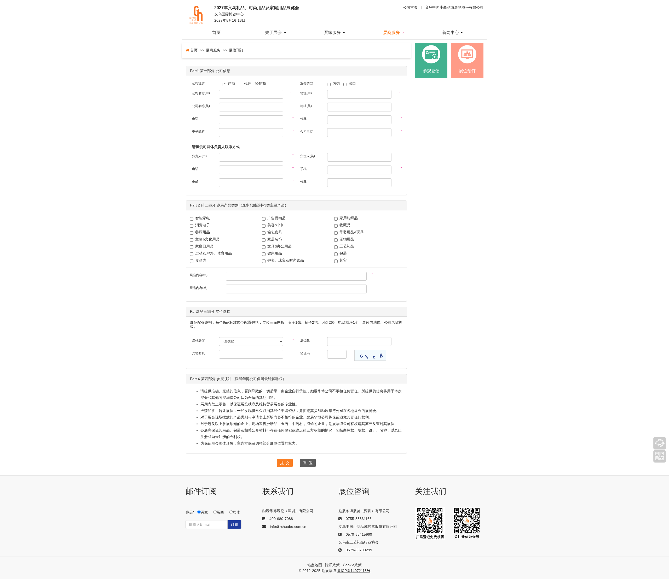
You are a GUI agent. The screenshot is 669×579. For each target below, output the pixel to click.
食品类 (200, 260)
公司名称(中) (201, 93)
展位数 (305, 340)
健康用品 (274, 253)
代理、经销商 (255, 83)
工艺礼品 (346, 246)
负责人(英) (307, 156)
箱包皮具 (274, 232)
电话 (195, 119)
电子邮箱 (198, 131)
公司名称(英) (201, 106)
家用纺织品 (348, 218)
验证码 (305, 353)
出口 (352, 83)
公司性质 (198, 83)
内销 (336, 83)
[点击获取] (370, 355)
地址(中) (306, 93)
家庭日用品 (204, 246)
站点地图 (314, 565)
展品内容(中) (198, 275)
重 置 (308, 463)
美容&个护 (275, 225)
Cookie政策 (352, 565)
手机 (303, 169)
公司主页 (306, 131)
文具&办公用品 (279, 246)
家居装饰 (274, 239)
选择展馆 (198, 340)
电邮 (195, 182)
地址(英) (306, 106)
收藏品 (344, 225)
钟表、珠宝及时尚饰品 (285, 260)
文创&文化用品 (207, 239)
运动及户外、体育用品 (213, 253)
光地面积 (198, 353)
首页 (216, 32)
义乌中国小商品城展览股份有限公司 (454, 7)
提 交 (285, 463)
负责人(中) (199, 156)
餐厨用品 (202, 232)
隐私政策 (332, 565)
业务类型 (306, 83)
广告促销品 (276, 218)
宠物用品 (346, 239)
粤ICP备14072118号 (353, 571)
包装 (343, 253)
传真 (303, 119)
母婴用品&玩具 (351, 232)
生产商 (229, 83)
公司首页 (410, 7)
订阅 (234, 524)
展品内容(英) (198, 288)
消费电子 (202, 225)
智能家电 (202, 218)
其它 (343, 260)
